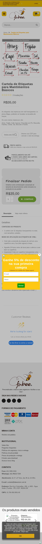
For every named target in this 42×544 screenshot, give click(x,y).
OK (20, 536)
